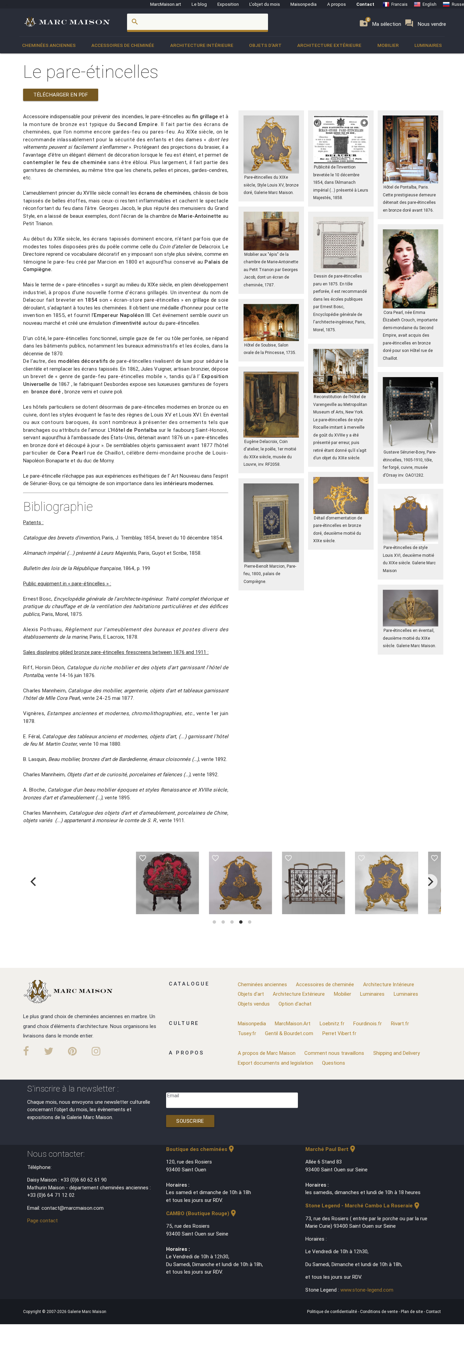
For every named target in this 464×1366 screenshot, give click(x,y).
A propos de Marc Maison (267, 1053)
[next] (430, 881)
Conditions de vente (379, 1311)
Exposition (228, 4)
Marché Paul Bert (331, 1149)
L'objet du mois (264, 4)
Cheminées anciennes (49, 45)
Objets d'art (265, 45)
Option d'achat (295, 1003)
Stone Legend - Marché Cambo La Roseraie (363, 1205)
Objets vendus (254, 1003)
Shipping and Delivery (396, 1053)
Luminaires (428, 45)
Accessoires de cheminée (122, 45)
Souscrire (190, 1121)
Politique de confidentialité (332, 1311)
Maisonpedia (303, 4)
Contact (365, 4)
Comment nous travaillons (334, 1053)
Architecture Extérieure (329, 45)
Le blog (199, 4)
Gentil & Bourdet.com (289, 1033)
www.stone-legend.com (366, 1290)
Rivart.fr (400, 1023)
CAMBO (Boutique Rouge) (201, 1213)
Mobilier (388, 45)
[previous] (33, 881)
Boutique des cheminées (200, 1149)
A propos (336, 4)
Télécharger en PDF (60, 94)
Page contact (42, 1220)
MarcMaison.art (165, 4)
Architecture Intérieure (201, 45)
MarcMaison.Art (292, 1023)
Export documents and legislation (275, 1063)
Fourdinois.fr (367, 1023)
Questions (333, 1063)
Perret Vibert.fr (339, 1033)
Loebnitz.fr (332, 1023)
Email (173, 1095)
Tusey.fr (247, 1033)
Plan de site (412, 1311)
